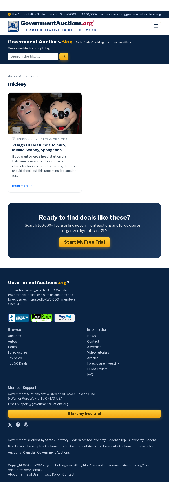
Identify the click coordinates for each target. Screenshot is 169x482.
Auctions (14, 336)
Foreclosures (18, 352)
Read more (20, 185)
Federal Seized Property (88, 440)
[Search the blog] (63, 56)
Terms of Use (29, 474)
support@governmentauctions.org (42, 404)
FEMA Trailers (97, 369)
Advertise (94, 347)
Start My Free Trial (84, 242)
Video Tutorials (98, 352)
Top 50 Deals (18, 363)
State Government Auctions (80, 446)
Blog (22, 76)
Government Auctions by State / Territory (38, 440)
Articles (93, 358)
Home (12, 76)
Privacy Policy (50, 474)
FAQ (90, 374)
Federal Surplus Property (126, 440)
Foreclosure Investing (103, 363)
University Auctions (117, 446)
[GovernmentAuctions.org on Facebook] (18, 424)
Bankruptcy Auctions (42, 446)
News (91, 336)
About (12, 474)
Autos (12, 341)
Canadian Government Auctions (46, 452)
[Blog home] (26, 424)
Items (12, 347)
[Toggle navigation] (156, 26)
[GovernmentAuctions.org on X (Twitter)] (10, 424)
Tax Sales (15, 358)
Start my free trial (84, 414)
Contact (93, 341)
